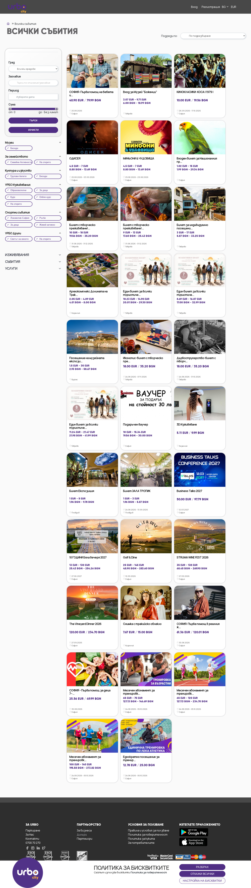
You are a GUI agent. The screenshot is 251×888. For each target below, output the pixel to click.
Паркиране (33, 830)
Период (14, 90)
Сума (12, 104)
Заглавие (15, 76)
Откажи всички (202, 873)
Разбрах (202, 867)
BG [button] (224, 7)
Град (12, 62)
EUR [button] (233, 7)
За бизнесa (84, 830)
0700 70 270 (33, 842)
